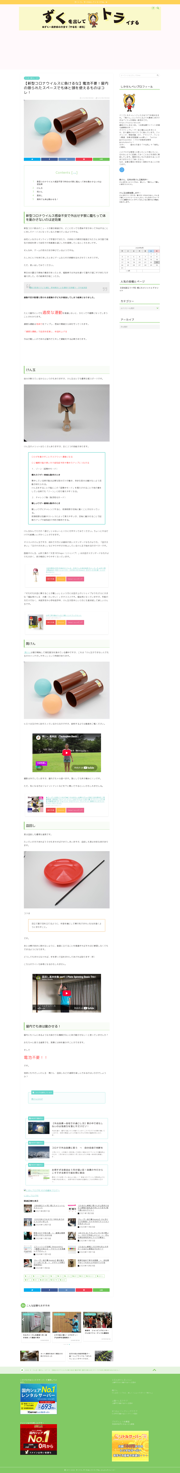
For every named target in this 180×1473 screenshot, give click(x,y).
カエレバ (57, 574)
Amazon (61, 579)
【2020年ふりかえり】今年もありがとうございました (49, 1220)
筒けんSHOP (37, 1099)
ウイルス (37, 1276)
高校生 (63, 1280)
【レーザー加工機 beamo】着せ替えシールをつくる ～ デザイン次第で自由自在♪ (49, 1262)
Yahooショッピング (75, 579)
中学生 (46, 1276)
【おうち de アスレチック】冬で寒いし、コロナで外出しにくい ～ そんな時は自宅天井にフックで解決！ (93, 1235)
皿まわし (100, 1276)
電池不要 (54, 1280)
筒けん (40, 191)
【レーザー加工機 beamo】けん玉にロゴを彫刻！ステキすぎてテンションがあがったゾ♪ (93, 1221)
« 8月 (128, 271)
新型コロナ (91, 1276)
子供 (60, 1276)
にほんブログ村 (31, 1195)
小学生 (68, 1276)
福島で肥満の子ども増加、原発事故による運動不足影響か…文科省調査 (58, 287)
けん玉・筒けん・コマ (32, 78)
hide (74, 173)
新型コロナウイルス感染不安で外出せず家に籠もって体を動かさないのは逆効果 (69, 182)
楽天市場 (50, 579)
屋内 (75, 1276)
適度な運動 (44, 1280)
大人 (53, 1276)
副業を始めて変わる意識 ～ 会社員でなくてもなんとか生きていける (93, 1261)
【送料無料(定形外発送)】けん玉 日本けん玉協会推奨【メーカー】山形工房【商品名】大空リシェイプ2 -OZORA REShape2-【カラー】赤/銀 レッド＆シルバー (76, 570)
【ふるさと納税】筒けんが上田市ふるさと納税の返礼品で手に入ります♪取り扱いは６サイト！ (93, 1207)
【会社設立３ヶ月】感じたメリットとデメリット (49, 1206)
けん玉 (40, 188)
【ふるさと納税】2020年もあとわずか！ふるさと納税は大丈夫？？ (93, 1247)
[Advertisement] (90, 52)
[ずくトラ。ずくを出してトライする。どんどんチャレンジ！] (90, 30)
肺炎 (35, 1280)
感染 (82, 1276)
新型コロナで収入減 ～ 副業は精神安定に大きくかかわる (49, 1234)
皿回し (40, 195)
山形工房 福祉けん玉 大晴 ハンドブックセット (64, 615)
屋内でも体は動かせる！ (47, 199)
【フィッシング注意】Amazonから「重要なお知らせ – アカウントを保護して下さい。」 (49, 1248)
